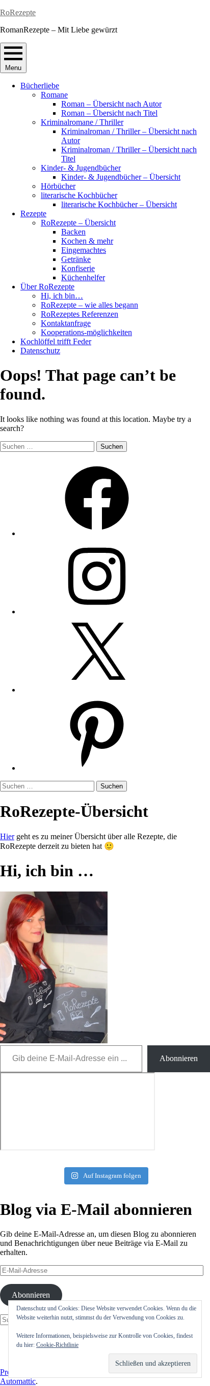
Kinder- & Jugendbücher (81, 167)
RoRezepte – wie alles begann (89, 305)
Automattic (18, 1381)
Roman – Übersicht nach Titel (109, 113)
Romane (54, 94)
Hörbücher (58, 186)
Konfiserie (78, 268)
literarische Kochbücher (79, 195)
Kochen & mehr (87, 241)
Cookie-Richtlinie (57, 1344)
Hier (7, 836)
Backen (73, 231)
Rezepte (33, 213)
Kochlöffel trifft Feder (55, 341)
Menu (13, 68)
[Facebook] (96, 533)
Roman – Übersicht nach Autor (111, 104)
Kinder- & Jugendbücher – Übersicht (120, 177)
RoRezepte (18, 12)
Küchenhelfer (83, 277)
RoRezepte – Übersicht (78, 222)
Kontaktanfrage (66, 323)
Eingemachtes (83, 250)
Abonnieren (179, 1058)
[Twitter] (96, 689)
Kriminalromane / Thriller (82, 122)
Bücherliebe (39, 85)
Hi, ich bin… (62, 295)
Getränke (76, 259)
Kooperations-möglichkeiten (86, 332)
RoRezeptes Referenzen (79, 314)
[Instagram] (96, 611)
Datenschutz (40, 350)
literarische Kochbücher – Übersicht (119, 204)
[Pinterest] (96, 768)
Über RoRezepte (47, 286)
